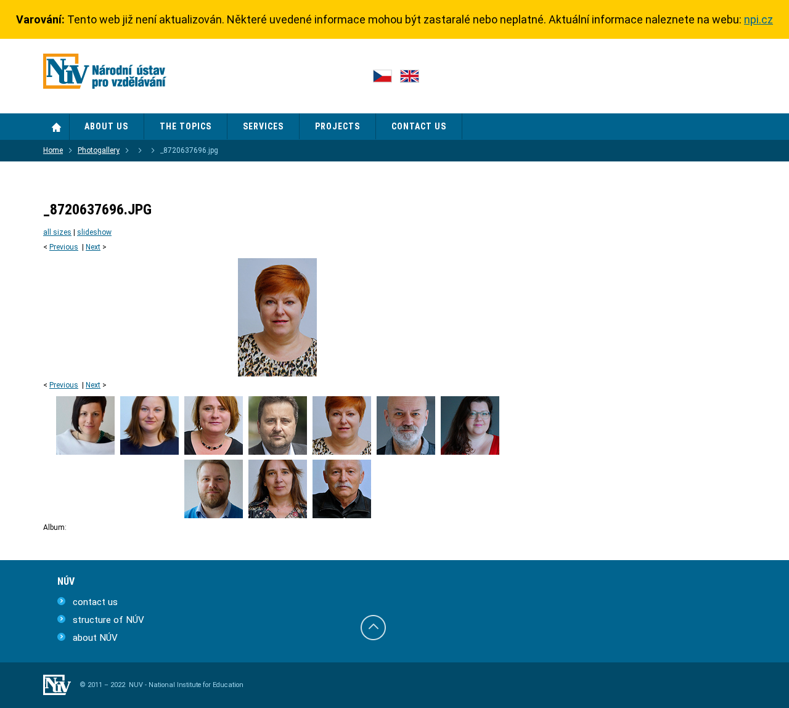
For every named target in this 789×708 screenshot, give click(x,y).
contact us (95, 602)
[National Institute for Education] (104, 74)
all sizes (57, 232)
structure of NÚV (108, 619)
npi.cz (758, 19)
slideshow (94, 232)
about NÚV (95, 637)
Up (373, 627)
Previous (63, 247)
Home (56, 127)
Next (93, 247)
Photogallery (99, 150)
